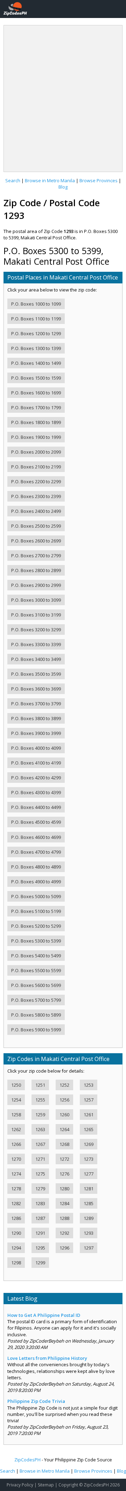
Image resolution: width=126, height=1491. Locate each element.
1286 (16, 1218)
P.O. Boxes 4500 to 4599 (36, 822)
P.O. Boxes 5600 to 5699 (36, 985)
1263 (40, 1129)
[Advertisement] (63, 95)
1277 (88, 1174)
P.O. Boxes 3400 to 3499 (36, 659)
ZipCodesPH (27, 1459)
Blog (63, 187)
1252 (64, 1085)
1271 (40, 1159)
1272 (64, 1159)
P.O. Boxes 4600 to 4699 (36, 837)
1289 (88, 1218)
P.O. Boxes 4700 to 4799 (36, 852)
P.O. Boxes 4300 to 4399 (36, 792)
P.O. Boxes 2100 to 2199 (36, 467)
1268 (64, 1144)
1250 (16, 1085)
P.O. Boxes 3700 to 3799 (36, 703)
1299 (40, 1262)
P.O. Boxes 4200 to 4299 (36, 777)
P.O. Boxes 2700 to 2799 (36, 555)
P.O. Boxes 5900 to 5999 (36, 1029)
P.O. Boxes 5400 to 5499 (36, 955)
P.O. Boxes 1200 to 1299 (36, 333)
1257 (88, 1100)
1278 (16, 1188)
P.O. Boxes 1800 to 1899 (36, 422)
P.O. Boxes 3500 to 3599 (36, 674)
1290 (16, 1233)
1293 (88, 1233)
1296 (64, 1248)
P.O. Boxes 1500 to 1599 (36, 378)
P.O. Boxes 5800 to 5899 (36, 1015)
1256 (64, 1100)
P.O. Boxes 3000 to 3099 (36, 600)
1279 (40, 1188)
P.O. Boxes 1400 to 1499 (36, 363)
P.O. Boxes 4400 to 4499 (36, 807)
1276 (64, 1174)
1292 (64, 1233)
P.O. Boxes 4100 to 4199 (36, 763)
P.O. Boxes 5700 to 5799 (36, 1000)
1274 (16, 1174)
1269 (88, 1144)
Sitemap (46, 1485)
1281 (88, 1188)
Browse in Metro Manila (50, 180)
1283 (40, 1203)
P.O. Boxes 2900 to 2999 (36, 585)
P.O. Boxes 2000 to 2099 (36, 452)
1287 (40, 1218)
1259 (40, 1114)
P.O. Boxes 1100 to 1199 (36, 318)
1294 (16, 1248)
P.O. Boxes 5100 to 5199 (36, 911)
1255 (40, 1100)
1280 (64, 1188)
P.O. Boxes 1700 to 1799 (36, 407)
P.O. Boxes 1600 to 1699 (36, 392)
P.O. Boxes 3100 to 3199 (36, 615)
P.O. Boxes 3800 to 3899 (36, 718)
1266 (16, 1144)
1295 (40, 1248)
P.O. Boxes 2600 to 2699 (36, 541)
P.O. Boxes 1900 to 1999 (36, 437)
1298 (16, 1262)
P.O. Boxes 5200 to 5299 (36, 926)
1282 (16, 1203)
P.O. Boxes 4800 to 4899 (36, 867)
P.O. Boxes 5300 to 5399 (36, 941)
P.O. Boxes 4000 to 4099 (36, 748)
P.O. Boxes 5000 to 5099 (36, 896)
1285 (88, 1203)
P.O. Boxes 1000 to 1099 (36, 304)
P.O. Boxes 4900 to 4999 (36, 881)
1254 (16, 1100)
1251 (40, 1085)
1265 (88, 1129)
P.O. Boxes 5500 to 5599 (36, 970)
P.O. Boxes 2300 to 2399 (36, 496)
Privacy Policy (20, 1485)
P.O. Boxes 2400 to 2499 (36, 511)
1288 (64, 1218)
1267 (40, 1144)
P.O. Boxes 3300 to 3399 (36, 644)
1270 (16, 1159)
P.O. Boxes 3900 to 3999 (36, 733)
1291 (40, 1233)
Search (12, 180)
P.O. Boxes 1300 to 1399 (36, 348)
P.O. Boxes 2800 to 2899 (36, 570)
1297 (88, 1248)
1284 (64, 1203)
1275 (40, 1174)
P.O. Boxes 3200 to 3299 (36, 629)
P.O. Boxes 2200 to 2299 (36, 481)
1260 (64, 1114)
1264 (64, 1129)
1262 (16, 1129)
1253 (88, 1085)
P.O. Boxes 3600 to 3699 (36, 689)
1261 (88, 1114)
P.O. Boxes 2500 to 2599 (36, 526)
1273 (88, 1159)
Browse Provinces (98, 180)
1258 (16, 1114)
